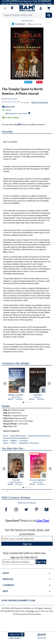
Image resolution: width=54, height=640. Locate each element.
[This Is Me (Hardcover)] (16, 465)
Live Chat (42, 520)
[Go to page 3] (27, 402)
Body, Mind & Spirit (18, 436)
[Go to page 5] (30, 402)
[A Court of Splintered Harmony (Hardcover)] (38, 465)
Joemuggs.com (32, 611)
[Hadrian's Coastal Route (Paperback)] (17, 380)
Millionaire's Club (34, 24)
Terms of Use (46, 611)
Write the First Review (39, 102)
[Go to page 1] (23, 402)
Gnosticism (24, 441)
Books (5, 436)
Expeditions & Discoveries (29, 443)
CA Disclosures (20, 614)
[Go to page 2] (25, 402)
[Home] (27, 8)
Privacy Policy (34, 614)
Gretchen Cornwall (10, 99)
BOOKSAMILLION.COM (12, 611)
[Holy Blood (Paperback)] (37, 380)
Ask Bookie (20, 24)
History (13, 443)
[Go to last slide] (4, 383)
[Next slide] (49, 383)
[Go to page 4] (28, 402)
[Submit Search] (49, 15)
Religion (14, 441)
